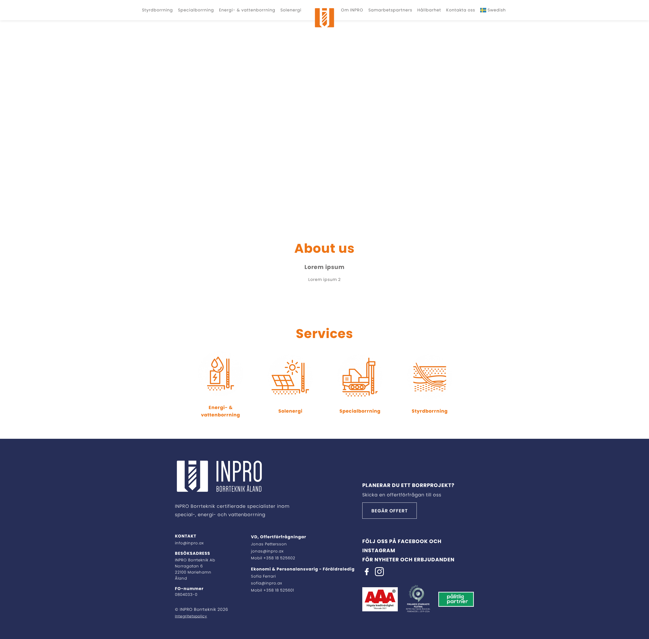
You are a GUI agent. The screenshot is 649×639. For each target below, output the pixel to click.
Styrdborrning (157, 10)
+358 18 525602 (279, 558)
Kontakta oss (460, 10)
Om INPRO (352, 10)
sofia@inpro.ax (266, 583)
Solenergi (290, 10)
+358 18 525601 (278, 590)
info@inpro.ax (189, 543)
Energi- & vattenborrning (247, 10)
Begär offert (389, 511)
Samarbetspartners (390, 10)
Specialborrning (196, 10)
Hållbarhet (429, 10)
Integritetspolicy (191, 616)
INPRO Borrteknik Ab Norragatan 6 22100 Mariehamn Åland (195, 569)
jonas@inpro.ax (267, 551)
